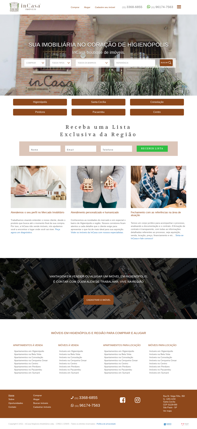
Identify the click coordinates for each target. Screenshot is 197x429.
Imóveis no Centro (68, 363)
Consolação (157, 102)
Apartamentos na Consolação (28, 357)
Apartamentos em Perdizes (27, 366)
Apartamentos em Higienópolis (29, 351)
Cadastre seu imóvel (105, 7)
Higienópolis (40, 102)
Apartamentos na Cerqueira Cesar (31, 360)
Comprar (75, 7)
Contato (12, 407)
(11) (132, 7)
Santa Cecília (98, 102)
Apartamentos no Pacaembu (28, 369)
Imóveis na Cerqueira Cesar (73, 360)
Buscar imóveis (40, 403)
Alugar (87, 7)
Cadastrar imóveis (42, 407)
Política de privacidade (106, 424)
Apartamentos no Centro (26, 363)
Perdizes (40, 112)
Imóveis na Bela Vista (69, 354)
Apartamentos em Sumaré (27, 372)
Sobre (11, 399)
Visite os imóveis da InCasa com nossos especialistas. (97, 232)
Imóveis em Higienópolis (71, 351)
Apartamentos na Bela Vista (27, 354)
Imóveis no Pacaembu (70, 369)
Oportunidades (15, 403)
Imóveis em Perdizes (69, 366)
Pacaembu (99, 112)
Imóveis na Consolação (70, 357)
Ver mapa (167, 411)
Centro (157, 112)
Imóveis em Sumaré (69, 372)
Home (11, 395)
